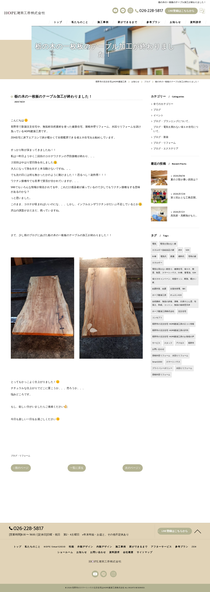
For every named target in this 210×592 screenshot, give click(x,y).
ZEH (180, 250)
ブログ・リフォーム (20, 456)
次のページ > (132, 468)
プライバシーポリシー (162, 368)
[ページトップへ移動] (197, 531)
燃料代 (181, 256)
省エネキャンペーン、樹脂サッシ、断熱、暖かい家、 (174, 280)
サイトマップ (145, 552)
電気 (154, 243)
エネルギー (157, 262)
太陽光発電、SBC (178, 288)
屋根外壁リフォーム (161, 374)
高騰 (172, 256)
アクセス (180, 343)
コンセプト (157, 317)
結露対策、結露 (159, 288)
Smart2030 (157, 361)
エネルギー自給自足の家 (163, 250)
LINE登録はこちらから (181, 11)
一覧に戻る (76, 468)
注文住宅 (182, 311)
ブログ (157, 110)
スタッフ (168, 343)
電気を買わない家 (168, 243)
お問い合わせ (158, 349)
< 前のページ (20, 468)
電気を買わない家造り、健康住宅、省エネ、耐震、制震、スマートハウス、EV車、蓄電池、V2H (174, 270)
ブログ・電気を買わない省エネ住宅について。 (175, 129)
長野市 (191, 343)
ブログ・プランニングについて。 (172, 121)
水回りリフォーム (184, 368)
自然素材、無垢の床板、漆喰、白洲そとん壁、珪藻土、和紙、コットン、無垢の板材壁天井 (174, 303)
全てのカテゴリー (163, 104)
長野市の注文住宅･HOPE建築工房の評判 (170, 330)
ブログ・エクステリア (165, 149)
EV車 (154, 256)
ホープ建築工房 (159, 295)
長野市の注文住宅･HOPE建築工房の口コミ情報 (173, 324)
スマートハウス (173, 361)
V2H (187, 250)
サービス (156, 343)
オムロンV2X (175, 295)
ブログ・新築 (160, 137)
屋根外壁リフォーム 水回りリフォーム (170, 355)
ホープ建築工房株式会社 (163, 311)
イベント (158, 116)
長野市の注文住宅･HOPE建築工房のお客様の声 (173, 336)
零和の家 (192, 256)
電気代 (163, 256)
